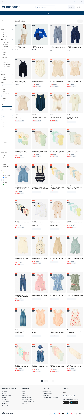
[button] (10, 388)
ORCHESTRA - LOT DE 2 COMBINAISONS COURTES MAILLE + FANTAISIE (22, 153)
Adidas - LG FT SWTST (20, 47)
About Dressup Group (47, 391)
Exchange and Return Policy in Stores (50, 397)
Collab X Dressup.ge (26, 397)
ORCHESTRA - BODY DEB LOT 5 (22, 366)
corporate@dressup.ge (75, 392)
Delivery (4, 397)
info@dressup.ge (66, 392)
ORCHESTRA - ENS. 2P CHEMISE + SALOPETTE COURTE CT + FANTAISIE (22, 188)
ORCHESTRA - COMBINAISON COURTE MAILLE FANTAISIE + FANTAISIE (21, 260)
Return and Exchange (6, 405)
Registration (4, 391)
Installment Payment (6, 395)
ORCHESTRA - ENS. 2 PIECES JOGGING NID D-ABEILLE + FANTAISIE (73, 117)
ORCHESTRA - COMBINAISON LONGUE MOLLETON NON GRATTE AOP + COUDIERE (57, 224)
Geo (75, 1)
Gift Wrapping (5, 403)
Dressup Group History (47, 393)
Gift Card (24, 393)
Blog (43, 399)
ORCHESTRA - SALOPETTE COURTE (58, 258)
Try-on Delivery (5, 401)
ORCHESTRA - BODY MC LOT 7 (74, 366)
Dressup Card (25, 395)
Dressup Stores (46, 395)
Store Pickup (4, 399)
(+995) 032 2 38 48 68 (67, 391)
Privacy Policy (25, 403)
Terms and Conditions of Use (28, 401)
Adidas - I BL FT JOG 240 (37, 47)
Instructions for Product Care (28, 399)
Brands (3, 1)
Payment (4, 393)
